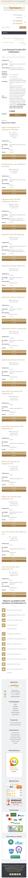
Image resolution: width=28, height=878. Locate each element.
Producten (10, 38)
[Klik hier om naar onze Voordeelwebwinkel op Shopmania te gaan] (11, 853)
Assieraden (15, 708)
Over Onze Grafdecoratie (15, 723)
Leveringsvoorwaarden (15, 737)
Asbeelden (15, 706)
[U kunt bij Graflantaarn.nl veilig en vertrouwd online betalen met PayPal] (21, 816)
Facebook (14, 865)
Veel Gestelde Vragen (15, 735)
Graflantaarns (17, 38)
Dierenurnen (15, 710)
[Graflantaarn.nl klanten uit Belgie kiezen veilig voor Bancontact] (20, 820)
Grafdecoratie (15, 715)
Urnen (15, 704)
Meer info (14, 155)
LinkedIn (18, 867)
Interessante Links (15, 741)
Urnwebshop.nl (18, 871)
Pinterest (6, 867)
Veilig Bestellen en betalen (15, 739)
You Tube (21, 868)
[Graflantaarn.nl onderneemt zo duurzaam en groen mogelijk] (15, 858)
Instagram (22, 865)
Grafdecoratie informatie (15, 725)
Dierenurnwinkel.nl (10, 871)
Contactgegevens (15, 733)
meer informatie (22, 1)
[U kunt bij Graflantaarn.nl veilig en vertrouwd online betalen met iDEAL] (7, 816)
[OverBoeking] (15, 824)
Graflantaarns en (15, 712)
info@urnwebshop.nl (15, 696)
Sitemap (15, 743)
